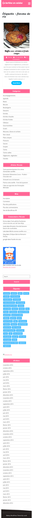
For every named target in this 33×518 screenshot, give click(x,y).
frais (27, 309)
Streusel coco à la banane (11, 179)
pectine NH (7, 327)
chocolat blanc (15, 296)
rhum (5, 333)
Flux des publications (9, 204)
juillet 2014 (6, 446)
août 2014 (6, 443)
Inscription (6, 198)
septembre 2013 (8, 476)
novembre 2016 (8, 365)
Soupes (5, 147)
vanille (14, 340)
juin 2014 (6, 449)
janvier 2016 (7, 392)
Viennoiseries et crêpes (10, 343)
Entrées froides (8, 120)
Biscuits (5, 105)
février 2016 (7, 389)
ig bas (19, 318)
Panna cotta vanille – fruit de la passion (15, 182)
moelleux (6, 324)
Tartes (5, 150)
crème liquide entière (10, 306)
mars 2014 (6, 458)
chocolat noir (7, 299)
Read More (16, 83)
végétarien (7, 346)
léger (15, 321)
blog (4, 234)
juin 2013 (6, 485)
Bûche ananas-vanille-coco (18, 231)
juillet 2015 (6, 410)
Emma (5, 221)
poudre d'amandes (9, 330)
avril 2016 (6, 383)
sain (10, 333)
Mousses (13, 324)
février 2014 (7, 461)
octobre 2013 (7, 473)
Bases (5, 102)
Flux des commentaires (10, 207)
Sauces (5, 144)
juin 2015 (6, 413)
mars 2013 (6, 494)
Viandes (5, 159)
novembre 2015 (8, 398)
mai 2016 (6, 380)
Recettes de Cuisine (9, 267)
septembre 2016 (8, 371)
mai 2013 (6, 488)
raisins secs (20, 330)
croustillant (17, 299)
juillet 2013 (6, 482)
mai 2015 (6, 416)
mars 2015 (6, 422)
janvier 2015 (7, 428)
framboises (13, 312)
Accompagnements (9, 96)
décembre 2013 (8, 467)
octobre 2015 (7, 401)
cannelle (6, 296)
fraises (6, 312)
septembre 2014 (8, 440)
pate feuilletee (23, 324)
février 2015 (7, 425)
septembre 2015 (8, 404)
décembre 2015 (8, 395)
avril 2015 (6, 419)
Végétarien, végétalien (10, 156)
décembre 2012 (8, 503)
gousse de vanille (17, 315)
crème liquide (20, 302)
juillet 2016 (6, 374)
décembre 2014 (8, 431)
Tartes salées (7, 153)
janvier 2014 (7, 464)
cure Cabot (7, 309)
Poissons (6, 141)
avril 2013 (6, 491)
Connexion (6, 201)
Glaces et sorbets (23, 312)
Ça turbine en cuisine (13, 2)
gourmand (7, 315)
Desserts (6, 111)
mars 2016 (6, 386)
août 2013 (6, 479)
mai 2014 (6, 452)
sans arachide (18, 333)
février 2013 (7, 497)
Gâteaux (5, 123)
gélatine (13, 318)
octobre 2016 (7, 368)
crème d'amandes (9, 302)
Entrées (5, 114)
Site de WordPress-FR (10, 210)
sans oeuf (22, 336)
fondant (21, 309)
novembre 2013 (8, 470)
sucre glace (7, 340)
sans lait (15, 336)
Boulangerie (7, 108)
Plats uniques (7, 138)
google (5, 239)
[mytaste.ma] (7, 354)
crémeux (20, 306)
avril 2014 (6, 455)
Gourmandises (8, 126)
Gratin (5, 129)
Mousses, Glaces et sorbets (11, 132)
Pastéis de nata (16, 239)
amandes (6, 293)
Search (16, 282)
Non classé (6, 135)
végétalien (22, 343)
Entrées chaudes (8, 117)
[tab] (29, 3)
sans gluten (7, 336)
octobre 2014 (7, 437)
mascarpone (22, 321)
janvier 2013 (7, 500)
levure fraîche (8, 321)
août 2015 (6, 407)
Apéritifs (5, 99)
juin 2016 (6, 377)
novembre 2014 (8, 434)
